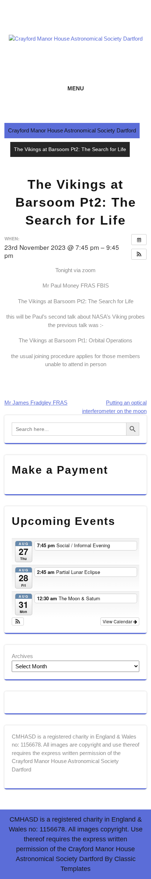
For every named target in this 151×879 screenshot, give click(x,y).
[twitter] (73, 23)
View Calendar (118, 621)
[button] (139, 254)
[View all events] (139, 239)
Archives (22, 656)
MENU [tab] (75, 88)
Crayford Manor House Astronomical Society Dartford (72, 130)
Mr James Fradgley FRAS (35, 402)
